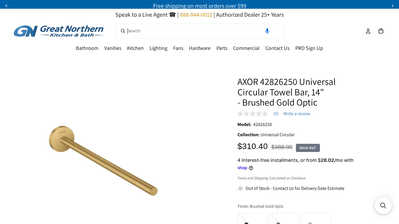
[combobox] (199, 31)
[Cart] (380, 30)
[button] (267, 31)
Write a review (296, 113)
